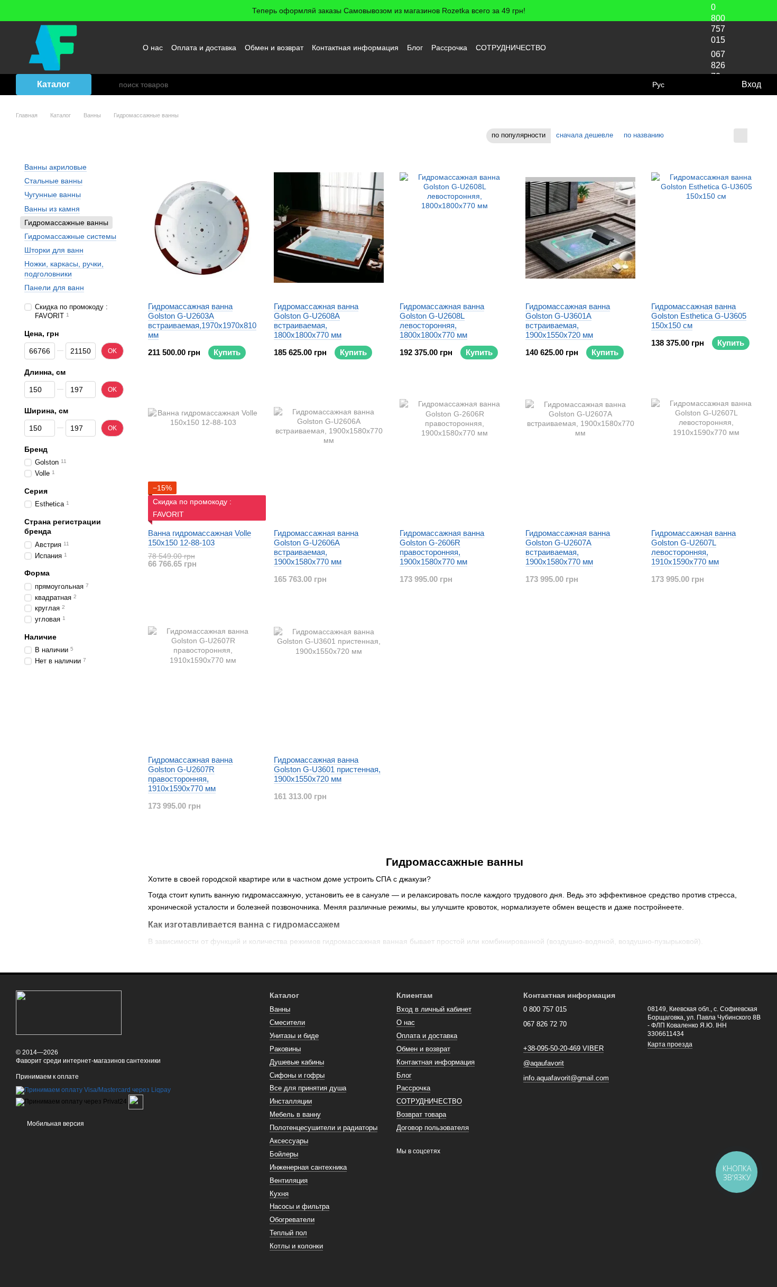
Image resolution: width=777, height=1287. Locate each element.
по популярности (518, 135)
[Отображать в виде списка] (754, 135)
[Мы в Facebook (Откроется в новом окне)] (622, 47)
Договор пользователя (432, 1128)
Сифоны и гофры (297, 1075)
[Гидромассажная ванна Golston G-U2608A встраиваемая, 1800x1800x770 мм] (329, 228)
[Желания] (711, 84)
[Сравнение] (689, 84)
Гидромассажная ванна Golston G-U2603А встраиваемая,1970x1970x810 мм (202, 320)
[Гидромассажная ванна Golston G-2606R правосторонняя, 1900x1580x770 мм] (455, 454)
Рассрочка (449, 47)
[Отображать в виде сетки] (740, 135)
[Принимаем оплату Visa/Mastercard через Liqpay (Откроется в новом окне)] (93, 1090)
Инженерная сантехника (308, 1167)
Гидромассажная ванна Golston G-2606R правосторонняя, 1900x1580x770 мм (442, 547)
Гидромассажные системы (70, 236)
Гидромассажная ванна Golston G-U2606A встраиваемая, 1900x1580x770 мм (316, 547)
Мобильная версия (54, 1123)
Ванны (280, 1009)
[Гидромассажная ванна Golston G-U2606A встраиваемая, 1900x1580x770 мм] (329, 454)
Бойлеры (284, 1154)
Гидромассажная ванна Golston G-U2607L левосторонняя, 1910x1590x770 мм (693, 547)
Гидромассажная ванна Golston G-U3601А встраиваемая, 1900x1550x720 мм (567, 320)
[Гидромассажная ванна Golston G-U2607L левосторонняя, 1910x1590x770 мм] (706, 454)
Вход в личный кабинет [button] (433, 1009)
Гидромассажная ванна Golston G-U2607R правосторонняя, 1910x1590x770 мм (190, 774)
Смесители (287, 1022)
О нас (153, 47)
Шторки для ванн (54, 250)
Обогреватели (292, 1220)
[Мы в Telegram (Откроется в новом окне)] (660, 47)
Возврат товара (421, 1114)
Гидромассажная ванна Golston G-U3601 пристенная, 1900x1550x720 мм (327, 769)
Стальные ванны (53, 181)
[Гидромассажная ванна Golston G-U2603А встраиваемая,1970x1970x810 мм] (203, 228)
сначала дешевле (584, 135)
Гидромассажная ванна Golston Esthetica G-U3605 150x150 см (698, 316)
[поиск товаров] (110, 84)
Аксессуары (289, 1141)
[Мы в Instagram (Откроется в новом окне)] (647, 47)
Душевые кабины (297, 1062)
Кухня (279, 1194)
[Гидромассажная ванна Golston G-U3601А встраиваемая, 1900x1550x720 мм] (580, 228)
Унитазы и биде (294, 1036)
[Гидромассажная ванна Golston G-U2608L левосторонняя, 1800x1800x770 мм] (455, 228)
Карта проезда (670, 1044)
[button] (768, 10)
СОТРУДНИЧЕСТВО (511, 47)
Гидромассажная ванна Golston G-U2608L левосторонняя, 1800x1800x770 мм (442, 320)
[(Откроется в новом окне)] (135, 1102)
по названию (644, 135)
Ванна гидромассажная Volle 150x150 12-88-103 (199, 538)
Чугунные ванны (52, 194)
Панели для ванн (54, 287)
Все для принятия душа (308, 1088)
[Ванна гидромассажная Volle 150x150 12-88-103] (203, 454)
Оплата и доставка (203, 47)
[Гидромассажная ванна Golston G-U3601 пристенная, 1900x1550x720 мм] (329, 681)
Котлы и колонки (296, 1246)
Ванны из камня (52, 208)
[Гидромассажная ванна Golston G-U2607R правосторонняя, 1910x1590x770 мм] (203, 681)
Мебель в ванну (295, 1114)
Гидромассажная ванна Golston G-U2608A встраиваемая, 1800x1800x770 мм (316, 320)
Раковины (285, 1049)
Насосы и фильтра (299, 1206)
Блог (415, 47)
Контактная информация (355, 47)
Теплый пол (288, 1233)
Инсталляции (291, 1101)
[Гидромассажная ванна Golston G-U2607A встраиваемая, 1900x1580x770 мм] (580, 454)
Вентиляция (289, 1180)
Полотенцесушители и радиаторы (323, 1128)
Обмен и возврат (274, 47)
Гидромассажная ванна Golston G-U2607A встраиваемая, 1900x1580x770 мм (567, 547)
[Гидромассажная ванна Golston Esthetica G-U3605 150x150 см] (706, 228)
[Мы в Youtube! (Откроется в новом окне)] (635, 47)
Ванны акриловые (55, 167)
